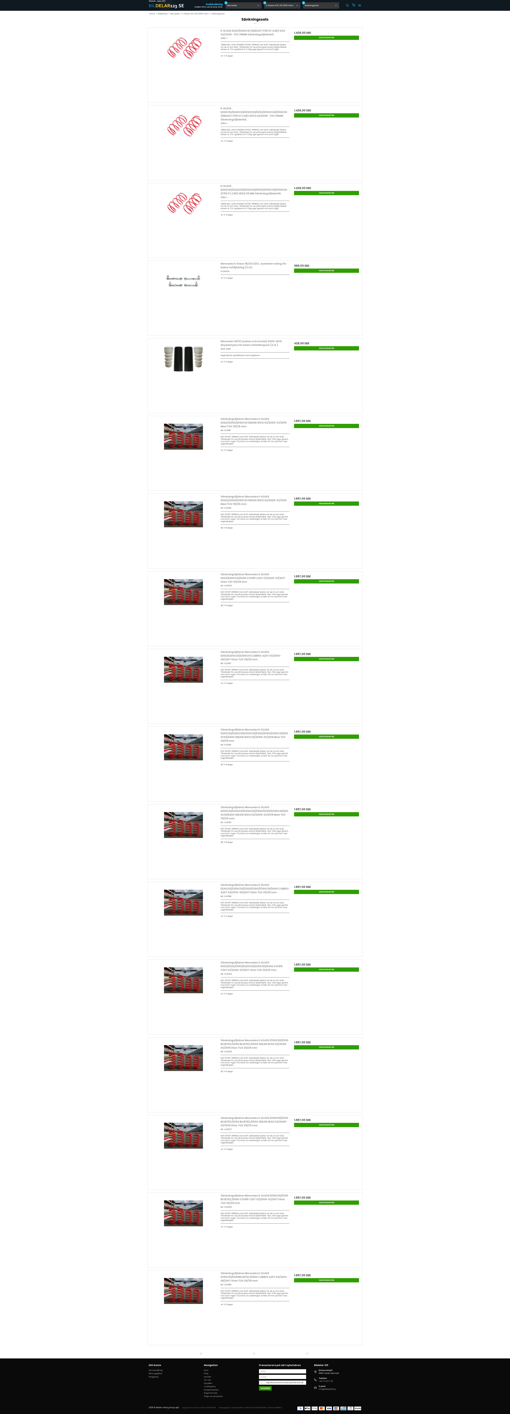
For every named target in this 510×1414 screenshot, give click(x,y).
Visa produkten (326, 37)
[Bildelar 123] (166, 5)
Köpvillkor (208, 1383)
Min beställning (156, 1370)
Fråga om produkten (213, 1396)
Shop (206, 1373)
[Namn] (282, 1371)
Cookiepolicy (210, 1386)
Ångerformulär (210, 1393)
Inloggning (153, 1376)
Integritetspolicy (211, 1389)
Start (206, 1370)
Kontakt (207, 1376)
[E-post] (282, 1376)
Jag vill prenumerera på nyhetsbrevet (283, 1382)
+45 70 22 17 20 (326, 1381)
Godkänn (265, 1388)
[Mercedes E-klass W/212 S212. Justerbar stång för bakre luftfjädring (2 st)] (183, 296)
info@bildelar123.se (327, 1389)
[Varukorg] (353, 5)
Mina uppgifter (155, 1373)
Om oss (207, 1380)
